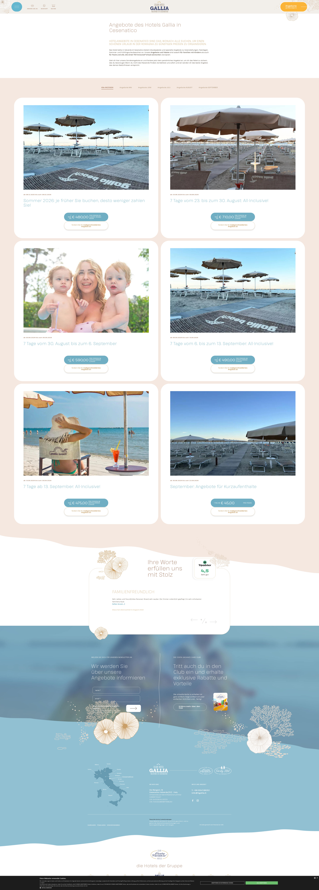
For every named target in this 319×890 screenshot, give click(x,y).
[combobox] (315, 878)
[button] (117, 888)
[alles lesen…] (118, 604)
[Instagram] (198, 800)
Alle (107, 87)
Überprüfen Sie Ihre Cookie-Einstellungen (160, 819)
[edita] (222, 824)
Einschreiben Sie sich (133, 708)
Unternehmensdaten (113, 825)
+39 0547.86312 (202, 790)
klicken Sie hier (84, 886)
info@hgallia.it (199, 793)
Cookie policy (92, 825)
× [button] (317, 878)
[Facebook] (193, 800)
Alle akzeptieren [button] (262, 883)
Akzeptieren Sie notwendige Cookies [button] (222, 883)
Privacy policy (101, 825)
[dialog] (159, 883)
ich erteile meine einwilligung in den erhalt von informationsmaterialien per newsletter (107, 711)
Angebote (126, 87)
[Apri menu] (16, 7)
